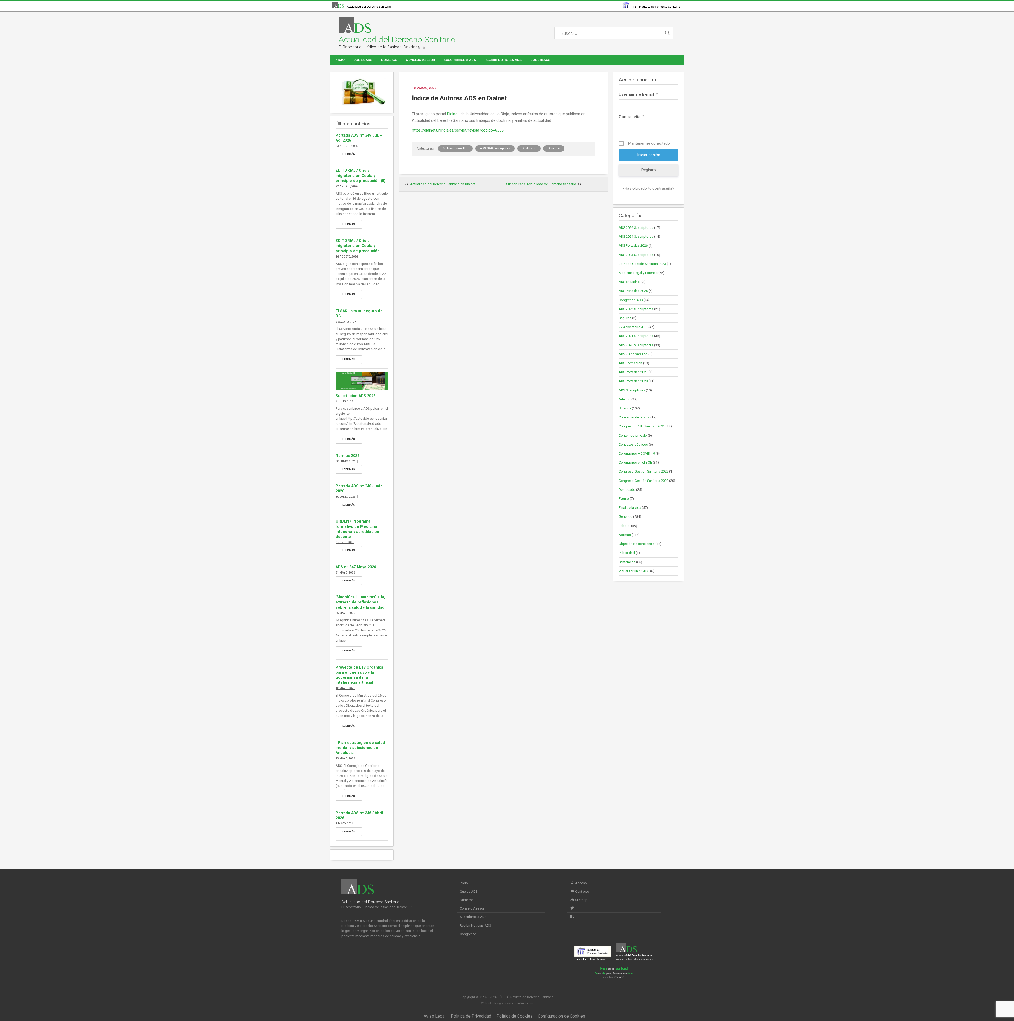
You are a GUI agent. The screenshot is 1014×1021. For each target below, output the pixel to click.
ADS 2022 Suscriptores (636, 309)
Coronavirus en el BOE (635, 462)
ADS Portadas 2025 (633, 291)
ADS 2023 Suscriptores (636, 255)
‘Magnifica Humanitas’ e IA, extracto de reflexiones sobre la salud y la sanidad (360, 602)
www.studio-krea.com (518, 1003)
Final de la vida (630, 508)
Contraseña (631, 116)
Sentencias (627, 562)
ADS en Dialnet (630, 282)
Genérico (554, 148)
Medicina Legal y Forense (638, 273)
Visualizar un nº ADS (634, 571)
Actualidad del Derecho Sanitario (397, 39)
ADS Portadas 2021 (633, 372)
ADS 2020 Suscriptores (495, 148)
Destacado (529, 148)
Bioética (625, 408)
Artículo (625, 399)
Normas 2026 (347, 456)
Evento (624, 499)
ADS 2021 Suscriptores (636, 336)
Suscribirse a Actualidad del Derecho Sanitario (541, 184)
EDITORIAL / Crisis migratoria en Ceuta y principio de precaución (358, 246)
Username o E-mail (638, 94)
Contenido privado (633, 435)
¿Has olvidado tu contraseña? (648, 188)
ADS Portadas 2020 (633, 381)
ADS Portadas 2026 (633, 246)
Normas (625, 535)
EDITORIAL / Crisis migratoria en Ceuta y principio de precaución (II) (361, 175)
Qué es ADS (362, 60)
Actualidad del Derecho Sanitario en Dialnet (442, 184)
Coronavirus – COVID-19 (637, 453)
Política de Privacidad (471, 1016)
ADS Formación (630, 363)
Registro (648, 169)
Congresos (540, 60)
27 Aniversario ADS (455, 148)
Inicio (339, 60)
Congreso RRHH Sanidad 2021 (642, 426)
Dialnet (453, 114)
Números (389, 60)
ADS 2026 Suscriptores (636, 228)
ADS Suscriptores (632, 390)
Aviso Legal (434, 1016)
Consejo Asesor (420, 60)
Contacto (581, 891)
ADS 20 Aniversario (633, 354)
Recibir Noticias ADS (503, 60)
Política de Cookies (514, 1016)
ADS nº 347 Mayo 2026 (356, 567)
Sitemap (581, 900)
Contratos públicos (633, 444)
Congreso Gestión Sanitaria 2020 (643, 481)
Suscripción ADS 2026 (355, 396)
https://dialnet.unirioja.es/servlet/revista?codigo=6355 (458, 130)
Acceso (580, 883)
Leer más (348, 153)
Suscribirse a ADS (460, 60)
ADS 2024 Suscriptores (636, 237)
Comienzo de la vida (634, 417)
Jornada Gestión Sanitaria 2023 (642, 264)
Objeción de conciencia (637, 544)
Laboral (624, 526)
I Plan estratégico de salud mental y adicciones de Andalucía (360, 747)
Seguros (625, 318)
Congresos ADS (631, 300)
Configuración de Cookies (561, 1016)
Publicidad (627, 553)
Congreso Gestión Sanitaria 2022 (643, 471)
